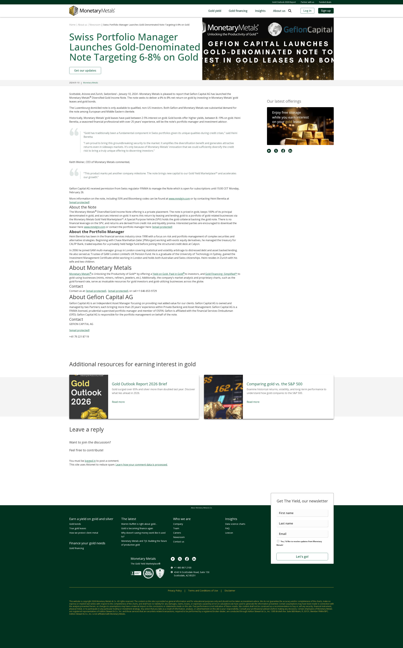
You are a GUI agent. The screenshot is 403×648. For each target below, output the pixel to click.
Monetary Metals (90, 82)
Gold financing (238, 11)
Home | (73, 24)
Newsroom (179, 537)
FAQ (227, 528)
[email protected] (79, 330)
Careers (177, 532)
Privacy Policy (175, 590)
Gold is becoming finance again (137, 528)
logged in (90, 461)
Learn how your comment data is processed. (141, 464)
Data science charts (235, 523)
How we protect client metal (83, 532)
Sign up (326, 10)
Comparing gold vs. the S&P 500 (275, 383)
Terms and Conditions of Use (203, 590)
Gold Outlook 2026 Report (284, 2)
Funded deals (325, 2)
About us (279, 11)
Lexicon (229, 532)
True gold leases (77, 528)
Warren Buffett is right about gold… (139, 523)
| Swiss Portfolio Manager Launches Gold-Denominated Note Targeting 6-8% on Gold (145, 24)
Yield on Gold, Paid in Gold (168, 274)
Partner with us (307, 2)
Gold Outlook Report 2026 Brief (139, 383)
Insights (260, 11)
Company (178, 523)
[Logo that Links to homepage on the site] (92, 10)
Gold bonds (75, 523)
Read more (118, 402)
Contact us (178, 541)
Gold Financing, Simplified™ (221, 274)
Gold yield (214, 11)
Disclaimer (229, 590)
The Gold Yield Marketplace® (145, 563)
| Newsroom (94, 24)
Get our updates (85, 70)
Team (176, 528)
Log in (307, 10)
